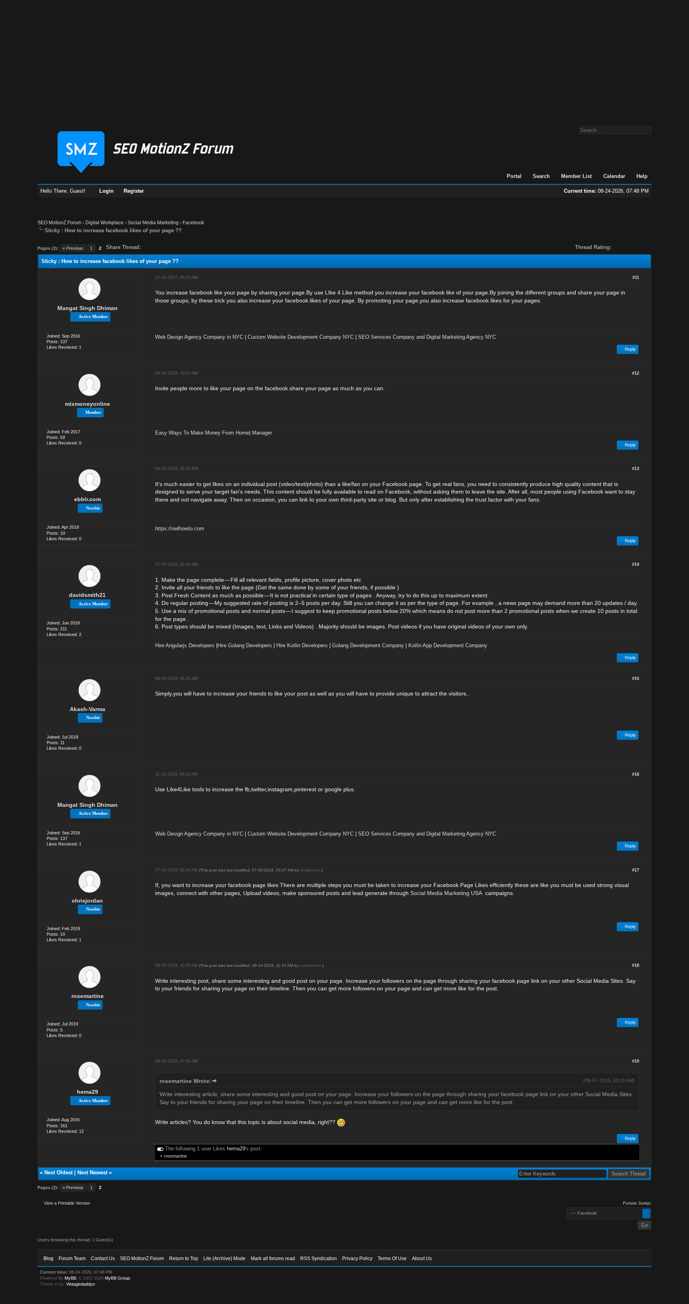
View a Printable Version (67, 1203)
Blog (48, 1258)
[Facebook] (148, 247)
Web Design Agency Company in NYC (199, 337)
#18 (635, 965)
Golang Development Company (368, 645)
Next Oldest (58, 1173)
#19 (635, 1061)
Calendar (614, 176)
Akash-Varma (87, 709)
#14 (635, 564)
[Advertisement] (344, 59)
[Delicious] (165, 247)
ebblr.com (87, 499)
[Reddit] (171, 247)
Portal (514, 176)
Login (106, 191)
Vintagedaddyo (80, 1284)
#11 (635, 277)
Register (134, 191)
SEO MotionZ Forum (59, 222)
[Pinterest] (178, 247)
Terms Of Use (392, 1258)
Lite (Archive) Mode (224, 1258)
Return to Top (183, 1258)
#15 (635, 678)
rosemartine (87, 996)
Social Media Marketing (153, 222)
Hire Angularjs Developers (185, 645)
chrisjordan (87, 900)
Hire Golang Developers (244, 645)
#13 (635, 468)
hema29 (87, 1092)
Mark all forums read (273, 1258)
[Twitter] (154, 247)
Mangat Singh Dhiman (87, 308)
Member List (576, 176)
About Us (422, 1258)
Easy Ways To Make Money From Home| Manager (213, 433)
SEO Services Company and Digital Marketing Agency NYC (427, 337)
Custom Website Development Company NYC (301, 337)
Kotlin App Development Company (447, 645)
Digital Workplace (104, 222)
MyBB (70, 1278)
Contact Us (103, 1258)
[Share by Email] (184, 247)
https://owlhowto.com (179, 528)
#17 (635, 869)
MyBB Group (117, 1278)
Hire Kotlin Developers (302, 645)
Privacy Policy (357, 1258)
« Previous (73, 248)
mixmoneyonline (87, 404)
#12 (635, 373)
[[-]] (160, 1149)
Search (541, 176)
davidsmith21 (87, 595)
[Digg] (159, 247)
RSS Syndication (318, 1258)
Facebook (193, 222)
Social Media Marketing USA (446, 893)
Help (642, 176)
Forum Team (72, 1258)
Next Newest (92, 1173)
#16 (635, 774)
